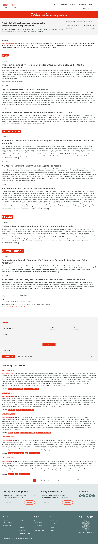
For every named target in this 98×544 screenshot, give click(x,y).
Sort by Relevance (25, 356)
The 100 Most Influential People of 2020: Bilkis (25, 90)
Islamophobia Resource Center (39, 526)
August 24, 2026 (8, 370)
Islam (7, 301)
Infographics (22, 530)
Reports (21, 520)
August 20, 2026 (8, 414)
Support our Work (87, 8)
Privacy (52, 530)
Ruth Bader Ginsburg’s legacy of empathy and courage (28, 188)
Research (64, 4)
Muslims (23, 301)
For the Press (54, 524)
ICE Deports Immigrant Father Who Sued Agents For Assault (31, 166)
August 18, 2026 (8, 457)
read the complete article (10, 78)
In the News (53, 520)
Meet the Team (7, 525)
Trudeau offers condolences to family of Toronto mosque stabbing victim (38, 226)
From (52, 327)
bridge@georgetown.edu (17, 306)
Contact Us (53, 527)
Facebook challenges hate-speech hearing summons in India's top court (37, 112)
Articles (21, 524)
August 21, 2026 (8, 393)
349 (58, 480)
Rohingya (30, 301)
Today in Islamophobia (38, 521)
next (79, 479)
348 (55, 480)
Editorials (21, 527)
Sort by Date (8, 356)
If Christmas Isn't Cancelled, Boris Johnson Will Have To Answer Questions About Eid (43, 280)
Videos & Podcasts (24, 533)
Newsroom (82, 4)
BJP (3, 301)
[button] (29, 502)
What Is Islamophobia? (7, 521)
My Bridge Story (39, 530)
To (74, 327)
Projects (72, 4)
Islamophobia (15, 301)
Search (91, 4)
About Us (55, 4)
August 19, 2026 (8, 437)
